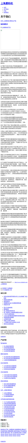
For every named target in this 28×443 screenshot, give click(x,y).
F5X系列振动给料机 (9, 408)
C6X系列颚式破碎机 (9, 351)
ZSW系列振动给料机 (9, 411)
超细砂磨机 (10, 431)
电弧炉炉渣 (7, 304)
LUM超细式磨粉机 (9, 394)
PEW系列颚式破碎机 (9, 349)
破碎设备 (4, 431)
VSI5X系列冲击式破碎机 (10, 376)
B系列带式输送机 (8, 416)
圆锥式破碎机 (4, 354)
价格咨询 (3, 441)
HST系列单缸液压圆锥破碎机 (12, 356)
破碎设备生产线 (18, 431)
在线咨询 (3, 336)
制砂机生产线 (4, 429)
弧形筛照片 (4, 24)
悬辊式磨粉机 (4, 381)
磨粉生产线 (13, 21)
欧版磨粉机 (18, 429)
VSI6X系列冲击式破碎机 (10, 375)
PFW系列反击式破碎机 (10, 367)
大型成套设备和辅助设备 (7, 399)
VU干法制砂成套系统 (10, 402)
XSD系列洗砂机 (8, 413)
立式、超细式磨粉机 (6, 390)
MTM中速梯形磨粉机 (9, 385)
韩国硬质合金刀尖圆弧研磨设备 (12, 303)
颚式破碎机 (4, 343)
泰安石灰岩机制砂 (9, 324)
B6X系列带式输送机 (9, 415)
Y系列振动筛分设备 (9, 407)
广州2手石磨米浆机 (9, 314)
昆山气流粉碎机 (8, 307)
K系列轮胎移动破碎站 (10, 403)
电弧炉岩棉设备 (8, 299)
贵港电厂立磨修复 (7, 288)
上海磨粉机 (11, 429)
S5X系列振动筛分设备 (10, 405)
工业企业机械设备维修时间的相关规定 (14, 315)
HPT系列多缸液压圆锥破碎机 (12, 358)
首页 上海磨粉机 (5, 21)
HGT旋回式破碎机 (9, 346)
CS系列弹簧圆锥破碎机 (10, 360)
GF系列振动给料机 (9, 410)
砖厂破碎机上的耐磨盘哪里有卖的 (13, 312)
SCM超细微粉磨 (8, 396)
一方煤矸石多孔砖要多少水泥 (12, 322)
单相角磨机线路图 (9, 317)
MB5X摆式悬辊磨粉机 (10, 384)
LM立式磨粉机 (8, 393)
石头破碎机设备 (16, 432)
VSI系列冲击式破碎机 (10, 378)
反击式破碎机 (4, 363)
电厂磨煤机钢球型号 (9, 310)
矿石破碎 (23, 432)
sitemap (2, 434)
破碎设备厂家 (8, 432)
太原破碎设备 (7, 319)
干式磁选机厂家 (7, 289)
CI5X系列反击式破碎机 (10, 365)
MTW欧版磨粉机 (8, 387)
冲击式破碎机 (4, 372)
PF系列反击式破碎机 (9, 369)
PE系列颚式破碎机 (9, 347)
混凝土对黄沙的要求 (9, 320)
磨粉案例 (6, 309)
